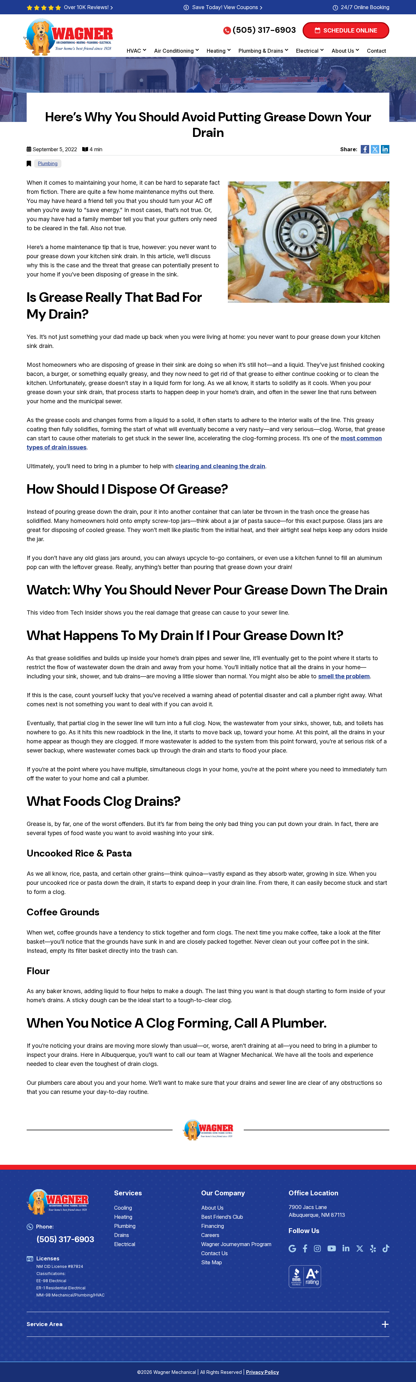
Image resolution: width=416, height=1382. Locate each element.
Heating (216, 50)
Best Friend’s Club (222, 1217)
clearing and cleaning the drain (220, 466)
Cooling (123, 1207)
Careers (210, 1235)
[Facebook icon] (305, 1249)
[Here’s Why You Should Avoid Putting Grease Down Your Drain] (308, 241)
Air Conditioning (174, 50)
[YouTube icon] (331, 1249)
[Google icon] (292, 1249)
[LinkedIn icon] (346, 1249)
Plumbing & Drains (261, 50)
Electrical (307, 50)
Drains (121, 1235)
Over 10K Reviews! (86, 7)
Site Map (211, 1262)
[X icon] (360, 1249)
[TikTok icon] (386, 1249)
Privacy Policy (262, 1372)
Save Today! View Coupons (225, 7)
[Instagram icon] (317, 1249)
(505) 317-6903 (264, 30)
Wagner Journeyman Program (236, 1244)
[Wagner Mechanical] (68, 36)
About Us (343, 50)
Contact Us (214, 1253)
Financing (212, 1226)
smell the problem (344, 676)
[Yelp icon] (373, 1249)
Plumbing (48, 163)
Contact (376, 50)
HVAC (134, 50)
